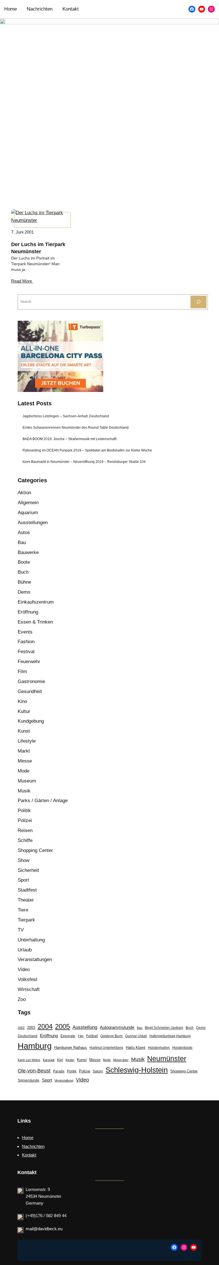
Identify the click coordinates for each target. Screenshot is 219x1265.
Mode (23, 771)
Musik (24, 791)
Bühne (24, 582)
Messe (25, 761)
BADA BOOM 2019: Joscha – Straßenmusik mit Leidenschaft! (70, 439)
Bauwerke (28, 552)
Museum (27, 781)
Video (24, 969)
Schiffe (25, 840)
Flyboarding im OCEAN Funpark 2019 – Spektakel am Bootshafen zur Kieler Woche (87, 450)
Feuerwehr (29, 661)
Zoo (22, 999)
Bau (22, 542)
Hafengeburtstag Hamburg (170, 1036)
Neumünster (166, 1058)
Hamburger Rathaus (70, 1047)
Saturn (98, 1071)
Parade (58, 1071)
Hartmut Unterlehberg (106, 1048)
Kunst (24, 731)
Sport (23, 880)
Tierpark (26, 920)
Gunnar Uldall (136, 1036)
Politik (24, 810)
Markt (24, 751)
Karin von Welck (29, 1060)
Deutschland (27, 1036)
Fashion (26, 641)
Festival (26, 651)
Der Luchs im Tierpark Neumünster (38, 248)
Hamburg (35, 1046)
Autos (24, 532)
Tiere (23, 910)
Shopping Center (35, 850)
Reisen (25, 830)
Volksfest (27, 979)
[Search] (198, 302)
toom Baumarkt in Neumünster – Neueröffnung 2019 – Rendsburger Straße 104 (84, 462)
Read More (22, 281)
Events (25, 632)
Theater (26, 900)
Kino (22, 701)
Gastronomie (31, 681)
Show (23, 860)
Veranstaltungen (35, 959)
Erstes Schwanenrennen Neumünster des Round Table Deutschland (76, 428)
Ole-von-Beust (34, 1071)
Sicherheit (28, 870)
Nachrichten (33, 1146)
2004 (45, 1026)
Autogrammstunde (117, 1027)
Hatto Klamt (135, 1047)
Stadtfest (27, 890)
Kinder (70, 1060)
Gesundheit (30, 691)
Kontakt (29, 1154)
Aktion (24, 492)
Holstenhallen (159, 1048)
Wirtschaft (29, 989)
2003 (31, 1027)
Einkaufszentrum (36, 602)
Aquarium (28, 512)
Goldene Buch (111, 1036)
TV (21, 930)
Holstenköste (182, 1048)
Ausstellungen (33, 522)
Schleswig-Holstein (137, 1070)
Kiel (60, 1060)
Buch (23, 572)
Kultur (24, 711)
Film (22, 671)
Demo (24, 592)
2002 (21, 1027)
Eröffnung (28, 612)
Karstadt (48, 1060)
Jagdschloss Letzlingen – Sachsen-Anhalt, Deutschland (66, 416)
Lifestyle (27, 741)
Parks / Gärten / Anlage (43, 800)
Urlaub (25, 950)
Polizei (25, 820)
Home (27, 1137)
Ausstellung (84, 1027)
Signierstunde (28, 1080)
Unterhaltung (31, 940)
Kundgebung (31, 721)
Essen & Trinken (35, 622)
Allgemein (28, 502)
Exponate (67, 1036)
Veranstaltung (63, 1080)
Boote (24, 562)
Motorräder (121, 1060)
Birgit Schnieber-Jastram (164, 1028)
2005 (62, 1026)
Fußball (92, 1036)
